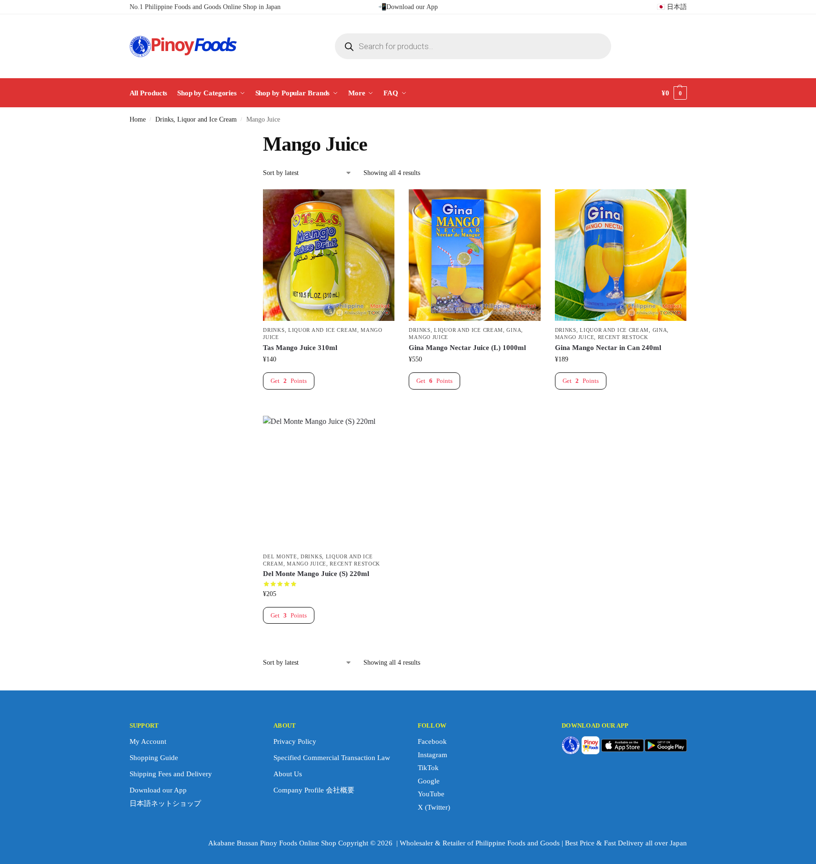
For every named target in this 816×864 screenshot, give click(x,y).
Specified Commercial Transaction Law (331, 757)
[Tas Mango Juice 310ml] (328, 255)
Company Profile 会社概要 (313, 790)
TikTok (428, 767)
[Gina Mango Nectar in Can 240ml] (620, 255)
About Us (287, 774)
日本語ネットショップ (165, 803)
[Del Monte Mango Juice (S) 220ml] (328, 481)
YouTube (431, 794)
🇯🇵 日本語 (672, 6)
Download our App (158, 790)
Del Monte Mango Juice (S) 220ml (316, 573)
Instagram (432, 755)
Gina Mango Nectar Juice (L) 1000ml (467, 347)
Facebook (432, 741)
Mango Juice (428, 337)
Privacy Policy (294, 741)
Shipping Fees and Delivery (171, 774)
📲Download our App (408, 6)
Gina (513, 330)
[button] (674, 93)
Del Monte (280, 556)
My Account (148, 741)
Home (138, 119)
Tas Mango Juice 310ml (300, 347)
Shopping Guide (154, 757)
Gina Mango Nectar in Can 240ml (608, 347)
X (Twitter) (434, 807)
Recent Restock (623, 337)
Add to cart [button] (328, 406)
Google (429, 781)
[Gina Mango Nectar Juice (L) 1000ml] (474, 255)
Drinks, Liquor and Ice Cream (196, 119)
